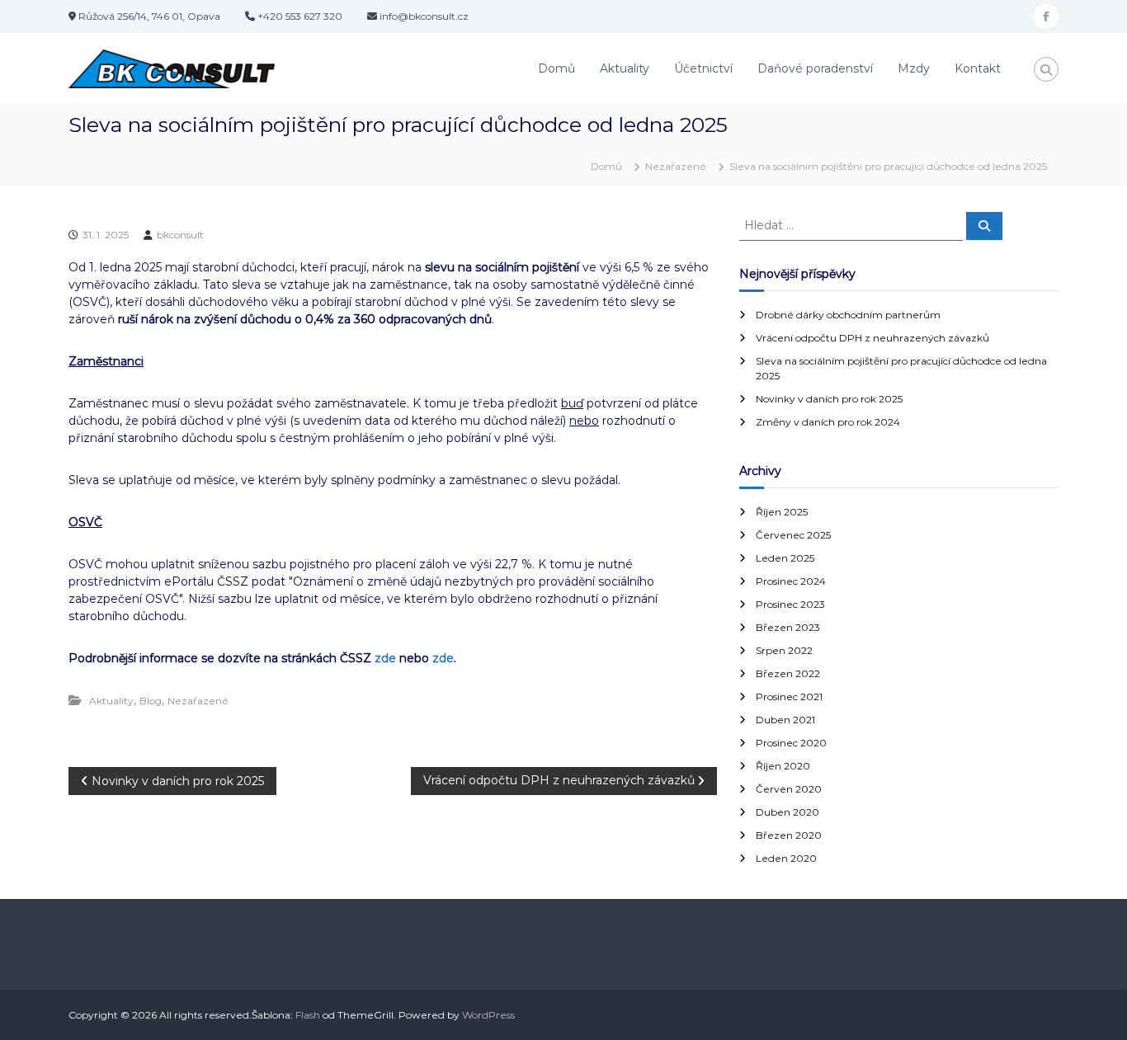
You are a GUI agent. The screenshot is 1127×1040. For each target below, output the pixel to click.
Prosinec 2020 (791, 742)
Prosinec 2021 (789, 696)
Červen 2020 (789, 789)
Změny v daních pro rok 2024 (828, 422)
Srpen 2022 (784, 650)
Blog (150, 700)
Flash (307, 1015)
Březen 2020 (789, 835)
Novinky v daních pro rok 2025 (829, 399)
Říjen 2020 (783, 766)
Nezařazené (675, 166)
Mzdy (914, 68)
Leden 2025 (785, 558)
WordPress (488, 1015)
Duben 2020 (787, 812)
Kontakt (978, 68)
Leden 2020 (786, 858)
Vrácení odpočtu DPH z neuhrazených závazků (872, 338)
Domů (556, 68)
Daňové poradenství (815, 68)
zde (385, 658)
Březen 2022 (788, 673)
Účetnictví (703, 68)
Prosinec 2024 (791, 581)
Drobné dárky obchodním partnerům (848, 314)
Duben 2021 (785, 719)
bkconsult (180, 234)
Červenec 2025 (793, 535)
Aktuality (624, 68)
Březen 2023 (788, 627)
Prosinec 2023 (790, 604)
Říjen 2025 (782, 512)
